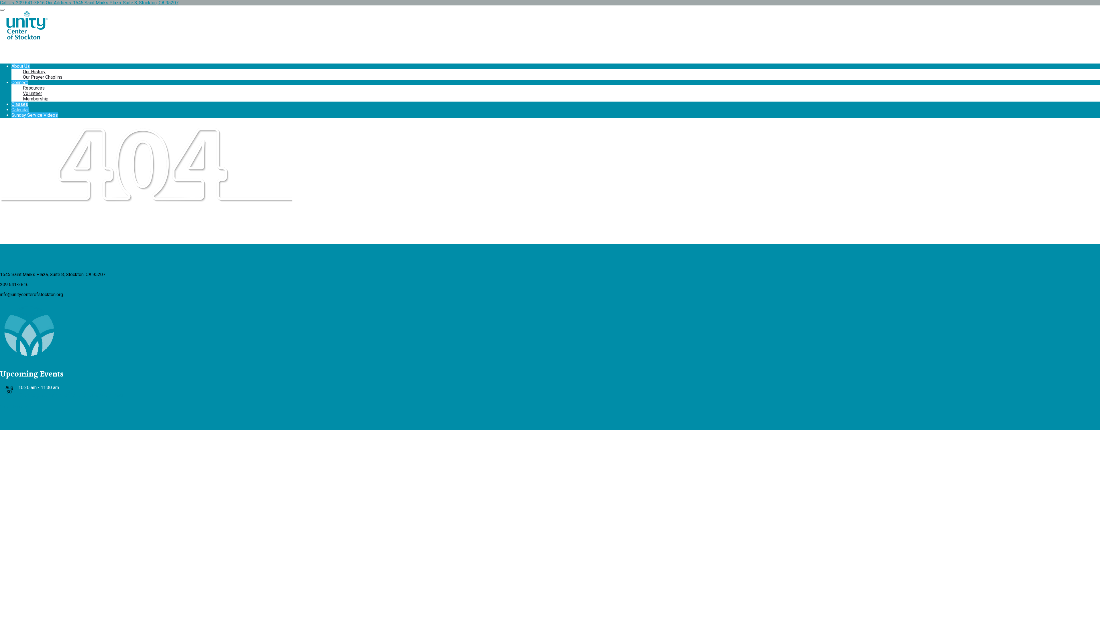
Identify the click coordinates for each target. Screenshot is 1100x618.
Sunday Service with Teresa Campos (70, 394)
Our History (34, 71)
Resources (34, 88)
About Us (20, 66)
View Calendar (14, 406)
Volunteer (32, 93)
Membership (35, 99)
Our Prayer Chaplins (42, 77)
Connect (19, 82)
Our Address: (112, 2)
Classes (19, 104)
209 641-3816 (30, 2)
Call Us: (22, 2)
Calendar (20, 109)
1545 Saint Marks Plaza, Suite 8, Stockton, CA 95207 (125, 2)
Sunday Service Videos (34, 115)
